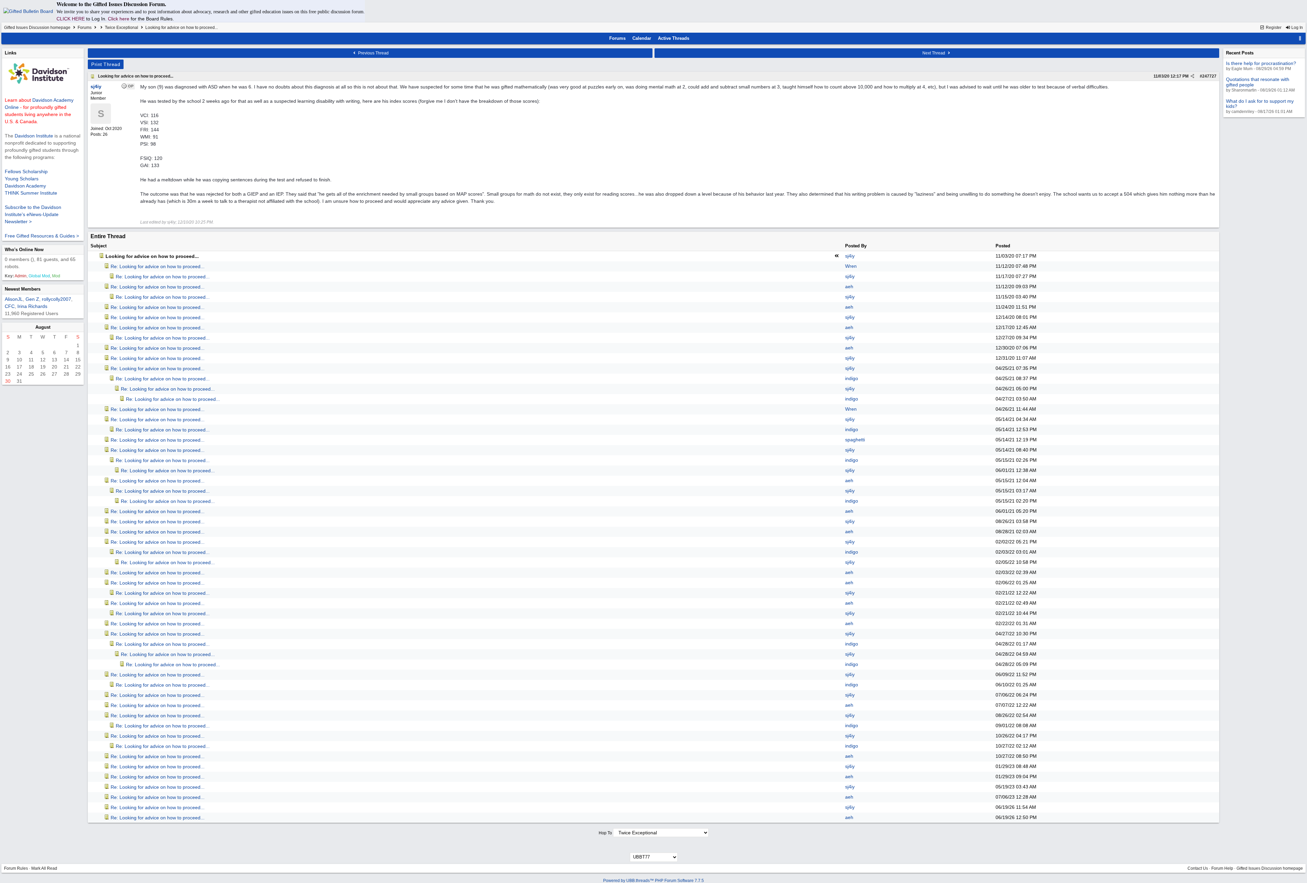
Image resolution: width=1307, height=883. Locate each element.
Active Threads (673, 38)
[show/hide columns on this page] (1300, 38)
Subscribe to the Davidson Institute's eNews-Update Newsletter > (33, 214)
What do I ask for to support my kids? (1260, 103)
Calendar (641, 38)
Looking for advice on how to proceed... (135, 76)
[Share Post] (1192, 76)
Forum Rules (16, 868)
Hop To (605, 833)
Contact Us (1198, 868)
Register (1273, 27)
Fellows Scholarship (26, 171)
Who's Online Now (24, 249)
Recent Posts (1240, 52)
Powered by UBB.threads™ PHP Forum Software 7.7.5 (653, 880)
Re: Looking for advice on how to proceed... (158, 266)
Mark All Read (44, 868)
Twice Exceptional (121, 27)
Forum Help (1222, 868)
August (42, 327)
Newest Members (23, 289)
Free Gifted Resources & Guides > (42, 236)
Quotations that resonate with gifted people (1257, 82)
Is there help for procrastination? (1261, 63)
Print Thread (105, 64)
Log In (1296, 27)
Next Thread (934, 53)
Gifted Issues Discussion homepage (37, 27)
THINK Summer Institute (31, 193)
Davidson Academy (25, 186)
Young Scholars (21, 178)
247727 (1209, 76)
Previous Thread (373, 53)
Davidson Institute (34, 135)
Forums (85, 27)
